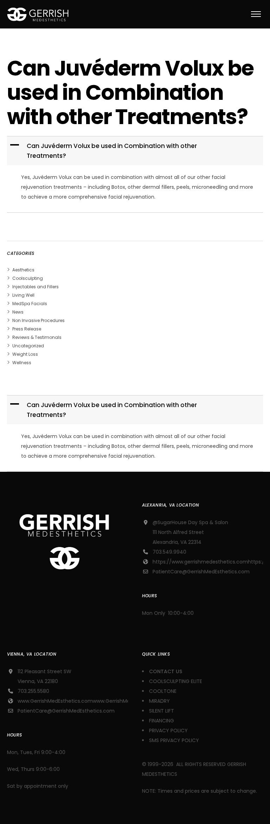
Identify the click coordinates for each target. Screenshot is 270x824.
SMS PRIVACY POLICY (174, 740)
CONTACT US (166, 671)
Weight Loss (25, 354)
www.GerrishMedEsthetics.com (55, 700)
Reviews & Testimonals (37, 337)
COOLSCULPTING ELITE (175, 681)
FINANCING (161, 720)
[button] (135, 150)
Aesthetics (23, 270)
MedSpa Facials (29, 304)
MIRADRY (159, 700)
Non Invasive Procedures (38, 320)
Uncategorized (28, 346)
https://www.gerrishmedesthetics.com (200, 561)
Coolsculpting (27, 278)
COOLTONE (162, 691)
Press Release (26, 329)
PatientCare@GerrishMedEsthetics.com (201, 571)
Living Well (23, 295)
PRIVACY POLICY (168, 730)
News (18, 312)
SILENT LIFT (161, 710)
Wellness (21, 363)
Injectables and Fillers (35, 287)
